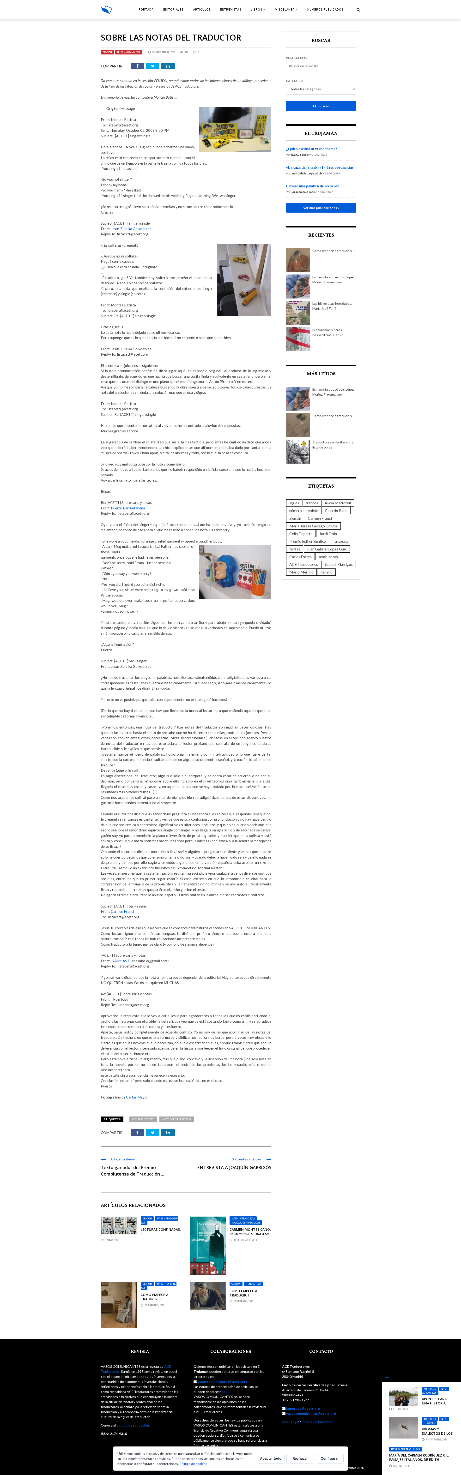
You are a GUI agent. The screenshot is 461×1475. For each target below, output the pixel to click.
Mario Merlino (301, 572)
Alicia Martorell (338, 503)
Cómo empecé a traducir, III (154, 1296)
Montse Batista (143, 1119)
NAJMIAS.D (121, 961)
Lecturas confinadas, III (161, 1231)
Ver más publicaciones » (321, 208)
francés (312, 503)
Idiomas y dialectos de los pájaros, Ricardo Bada (437, 1436)
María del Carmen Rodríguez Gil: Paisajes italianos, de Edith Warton (419, 1459)
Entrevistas (230, 9)
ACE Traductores (303, 564)
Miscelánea (285, 9)
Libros (256, 9)
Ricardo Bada (336, 510)
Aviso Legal (290, 1422)
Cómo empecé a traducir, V (332, 416)
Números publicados (325, 9)
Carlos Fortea (300, 556)
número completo (303, 510)
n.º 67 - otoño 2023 (435, 1421)
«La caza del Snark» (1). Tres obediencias (319, 167)
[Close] (387, 1377)
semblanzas (328, 556)
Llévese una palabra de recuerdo (312, 186)
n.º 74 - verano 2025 (435, 1391)
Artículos (202, 9)
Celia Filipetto (301, 533)
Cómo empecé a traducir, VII (333, 251)
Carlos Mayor (137, 1097)
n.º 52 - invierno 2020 (158, 1286)
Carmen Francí (122, 911)
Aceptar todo (270, 1458)
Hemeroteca (253, 1283)
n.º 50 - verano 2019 (128, 52)
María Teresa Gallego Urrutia (313, 526)
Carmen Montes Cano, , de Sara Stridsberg (250, 1236)
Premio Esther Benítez (307, 541)
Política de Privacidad (317, 1422)
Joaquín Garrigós (339, 564)
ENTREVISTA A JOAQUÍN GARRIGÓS (234, 1167)
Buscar (323, 106)
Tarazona (340, 541)
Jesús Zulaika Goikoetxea (131, 229)
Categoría (294, 81)
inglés (294, 503)
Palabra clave (297, 58)
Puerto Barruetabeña (128, 508)
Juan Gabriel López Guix (327, 549)
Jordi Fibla (328, 533)
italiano (326, 572)
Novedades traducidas (245, 1222)
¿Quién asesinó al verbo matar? (311, 149)
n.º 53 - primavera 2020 (159, 1220)
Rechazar (300, 1458)
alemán (295, 518)
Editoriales (173, 9)
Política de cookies (193, 1464)
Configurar (330, 1458)
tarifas (294, 549)
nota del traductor (176, 1119)
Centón (107, 52)
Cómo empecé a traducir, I (243, 1293)
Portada (146, 9)
